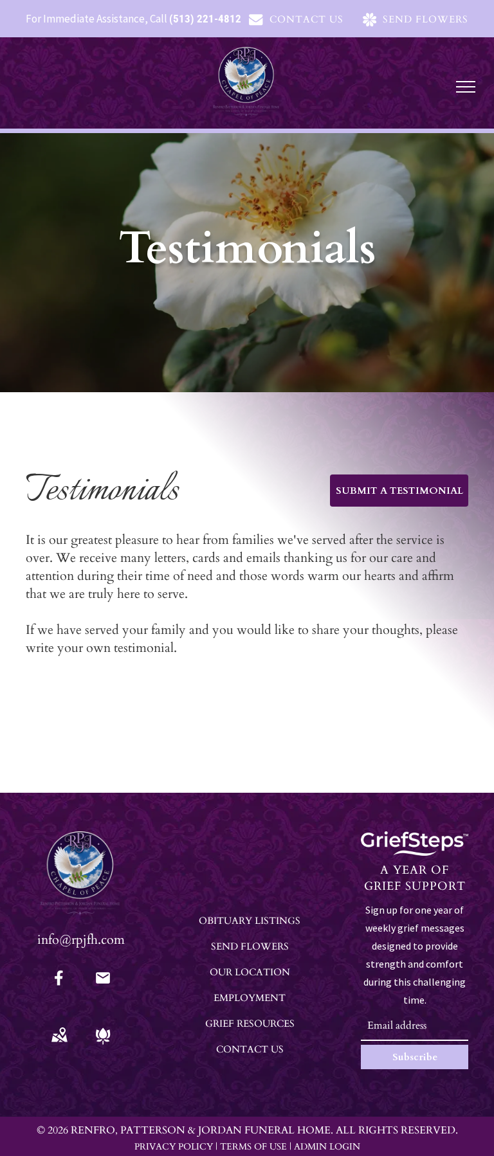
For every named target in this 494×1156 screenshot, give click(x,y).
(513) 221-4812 (205, 18)
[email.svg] (103, 982)
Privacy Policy (173, 1147)
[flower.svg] (103, 1044)
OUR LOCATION (250, 972)
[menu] (465, 87)
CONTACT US (250, 1049)
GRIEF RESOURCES (250, 1023)
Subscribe (414, 1057)
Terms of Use (253, 1147)
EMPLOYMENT (250, 997)
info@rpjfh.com (81, 939)
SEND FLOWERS (250, 946)
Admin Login (327, 1147)
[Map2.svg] (59, 1044)
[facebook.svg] (59, 986)
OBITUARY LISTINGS (249, 920)
